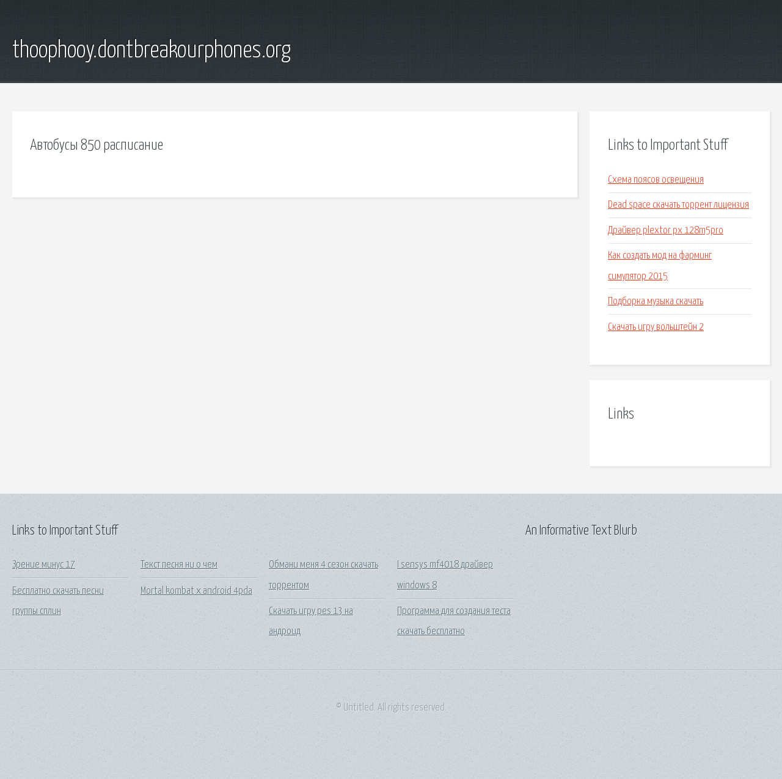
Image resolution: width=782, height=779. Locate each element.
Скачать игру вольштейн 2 (656, 327)
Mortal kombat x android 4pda (196, 591)
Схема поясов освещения (656, 180)
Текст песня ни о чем (179, 565)
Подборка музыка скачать (655, 301)
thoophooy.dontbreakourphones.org (151, 50)
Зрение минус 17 (43, 565)
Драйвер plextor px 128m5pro (665, 230)
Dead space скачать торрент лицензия (678, 205)
